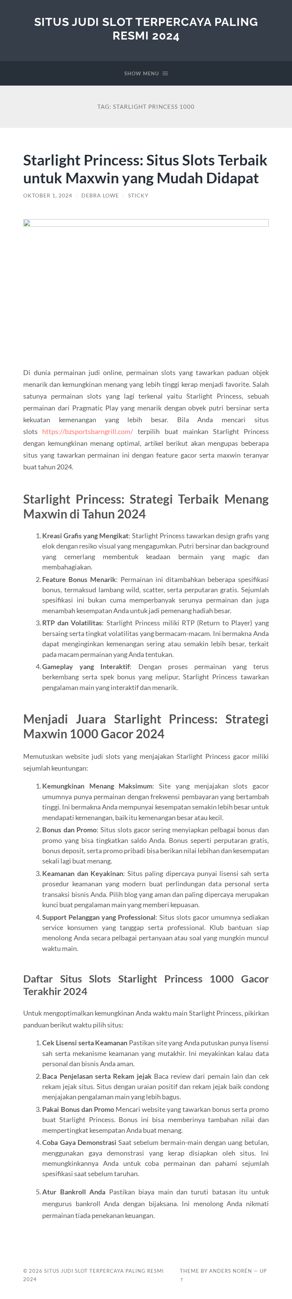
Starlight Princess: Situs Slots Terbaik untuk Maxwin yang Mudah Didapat (145, 168)
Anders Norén (230, 1271)
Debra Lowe (100, 195)
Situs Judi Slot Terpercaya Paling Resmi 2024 (146, 28)
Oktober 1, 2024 (47, 195)
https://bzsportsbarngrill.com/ (87, 431)
